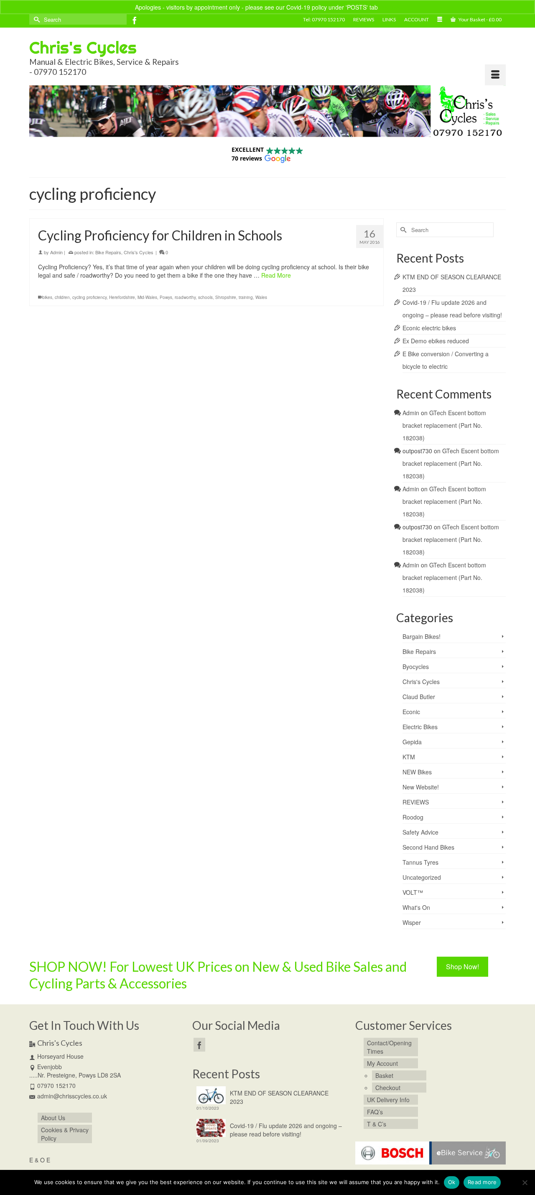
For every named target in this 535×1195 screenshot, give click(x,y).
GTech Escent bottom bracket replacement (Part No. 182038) (444, 425)
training (246, 297)
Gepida (412, 742)
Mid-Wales (147, 297)
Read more (482, 1182)
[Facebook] (135, 20)
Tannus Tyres (420, 862)
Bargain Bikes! (422, 636)
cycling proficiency (89, 297)
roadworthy (185, 297)
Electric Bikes (420, 727)
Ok (452, 1182)
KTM (409, 757)
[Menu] (495, 74)
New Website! (421, 787)
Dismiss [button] (390, 7)
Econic (411, 711)
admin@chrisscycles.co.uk (72, 1096)
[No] (524, 1182)
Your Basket (480, 19)
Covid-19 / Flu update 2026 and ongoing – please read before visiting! (286, 1129)
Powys (166, 297)
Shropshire (225, 297)
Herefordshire (122, 297)
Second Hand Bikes (428, 847)
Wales (261, 297)
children (62, 297)
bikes (47, 297)
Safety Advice (420, 832)
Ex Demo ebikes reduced (436, 341)
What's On (416, 907)
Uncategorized (422, 877)
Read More (276, 275)
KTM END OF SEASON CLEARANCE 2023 (279, 1097)
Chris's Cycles (83, 47)
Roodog (413, 817)
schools (205, 297)
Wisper (412, 922)
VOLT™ (413, 892)
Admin (56, 252)
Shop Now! (462, 966)
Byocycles (416, 666)
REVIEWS (416, 802)
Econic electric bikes (429, 328)
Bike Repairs (108, 252)
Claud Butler (419, 696)
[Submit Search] (35, 19)
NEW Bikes (417, 772)
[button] (267, 154)
